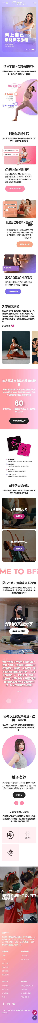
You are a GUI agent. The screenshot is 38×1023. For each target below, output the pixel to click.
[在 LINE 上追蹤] (13, 1003)
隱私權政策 (25, 997)
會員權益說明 (26, 993)
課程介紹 (5, 963)
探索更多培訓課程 (18, 631)
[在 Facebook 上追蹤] (3, 1003)
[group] (19, 29)
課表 (3, 955)
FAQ (3, 997)
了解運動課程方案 (19, 421)
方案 (3, 959)
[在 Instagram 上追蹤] (8, 1003)
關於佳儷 (5, 971)
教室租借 (5, 975)
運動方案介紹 (24, 244)
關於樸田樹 (25, 959)
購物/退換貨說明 (27, 986)
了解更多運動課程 (15, 188)
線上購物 (5, 986)
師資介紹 (19, 795)
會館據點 (5, 993)
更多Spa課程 (13, 291)
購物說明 (24, 989)
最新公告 (5, 989)
